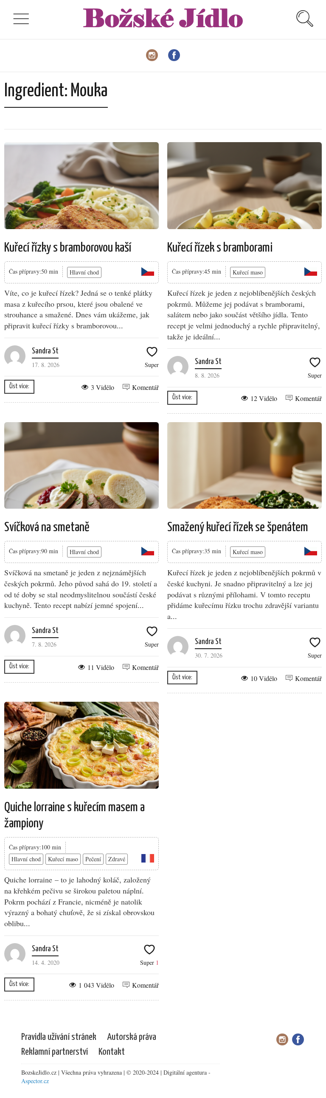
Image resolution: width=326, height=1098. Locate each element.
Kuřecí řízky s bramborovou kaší (67, 247)
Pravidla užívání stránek (58, 1037)
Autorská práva (131, 1037)
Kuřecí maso (248, 272)
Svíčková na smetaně (47, 527)
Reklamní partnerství (54, 1052)
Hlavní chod (84, 272)
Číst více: (19, 386)
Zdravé (116, 859)
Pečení (93, 859)
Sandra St (45, 351)
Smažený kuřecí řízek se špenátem (237, 527)
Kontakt (111, 1052)
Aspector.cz (35, 1081)
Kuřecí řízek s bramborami (220, 247)
